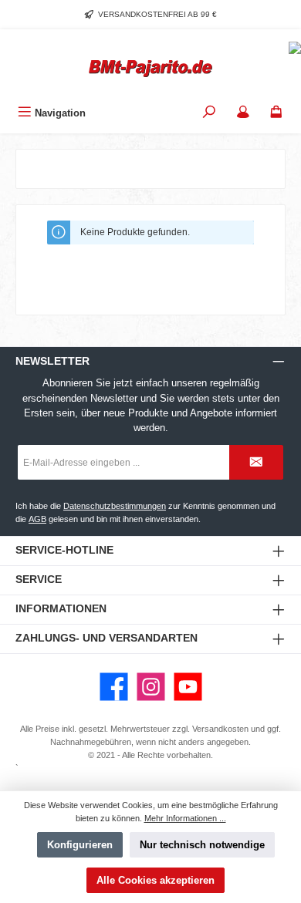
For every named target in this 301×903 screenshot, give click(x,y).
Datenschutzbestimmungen (114, 505)
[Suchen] (209, 113)
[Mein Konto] (243, 113)
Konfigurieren (80, 845)
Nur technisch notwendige (202, 845)
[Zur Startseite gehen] (150, 68)
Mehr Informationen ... (185, 818)
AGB (37, 519)
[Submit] (256, 462)
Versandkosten (220, 728)
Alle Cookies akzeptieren (155, 880)
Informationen (61, 608)
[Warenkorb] (276, 113)
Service (38, 579)
